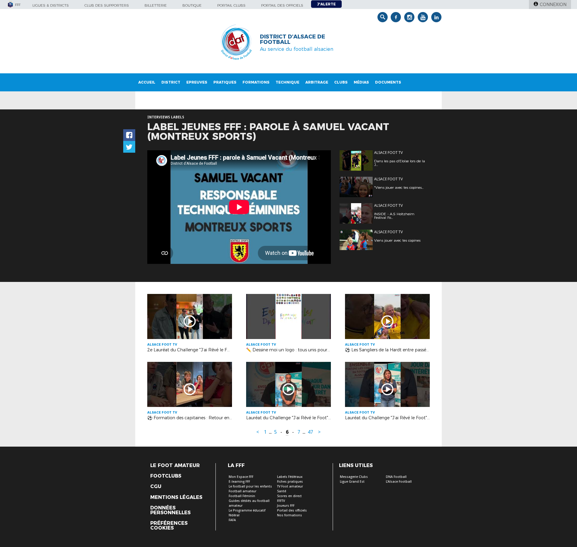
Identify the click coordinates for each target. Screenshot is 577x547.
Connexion (553, 4)
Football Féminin (242, 496)
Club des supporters (106, 5)
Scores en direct (289, 496)
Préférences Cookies (169, 525)
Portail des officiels (282, 5)
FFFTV (281, 501)
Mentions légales (176, 497)
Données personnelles (170, 510)
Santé (281, 491)
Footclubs (165, 476)
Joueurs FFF (286, 506)
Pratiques (225, 82)
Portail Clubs (231, 5)
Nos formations (289, 515)
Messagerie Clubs (354, 477)
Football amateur (242, 491)
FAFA (232, 520)
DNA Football (396, 477)
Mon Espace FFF (241, 477)
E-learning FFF (239, 482)
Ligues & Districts (50, 5)
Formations (256, 82)
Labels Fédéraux (290, 477)
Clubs (341, 82)
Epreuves (196, 82)
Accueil (146, 82)
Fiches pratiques (290, 482)
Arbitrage (316, 82)
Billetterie (156, 5)
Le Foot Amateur (175, 465)
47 (310, 432)
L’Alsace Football (399, 482)
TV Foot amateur (290, 486)
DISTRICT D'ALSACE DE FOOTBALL (292, 39)
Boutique (192, 5)
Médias (361, 82)
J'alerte (326, 4)
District (170, 82)
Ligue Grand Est (352, 482)
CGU (155, 486)
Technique (287, 82)
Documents (388, 82)
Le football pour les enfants (250, 486)
